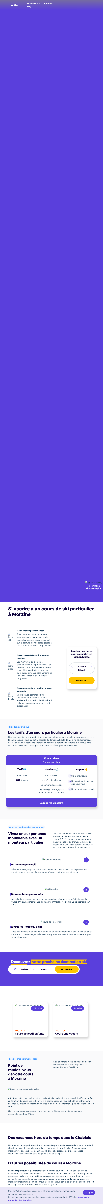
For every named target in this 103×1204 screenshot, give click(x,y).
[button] (33, 3)
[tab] (51, 760)
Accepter (88, 1192)
